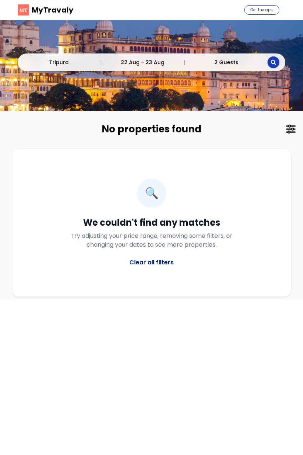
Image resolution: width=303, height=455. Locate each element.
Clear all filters (151, 262)
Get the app (262, 10)
